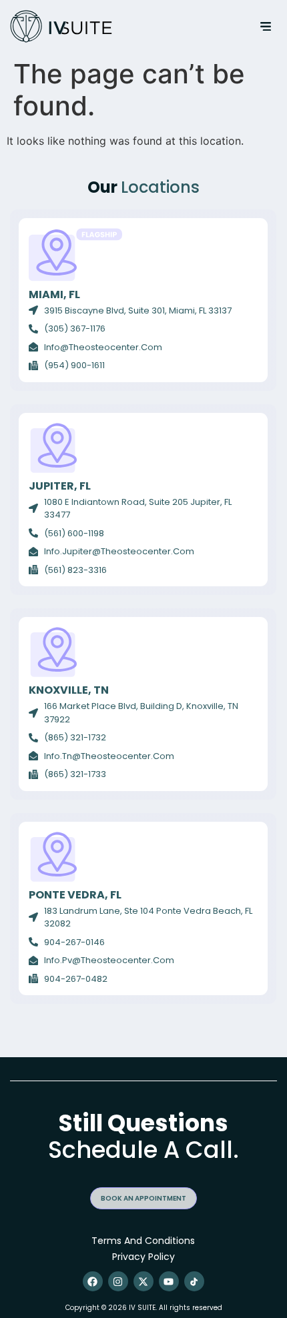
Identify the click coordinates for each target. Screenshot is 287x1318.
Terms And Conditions (143, 1240)
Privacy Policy (143, 1256)
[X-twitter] (143, 1281)
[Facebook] (93, 1281)
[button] (265, 26)
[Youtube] (169, 1281)
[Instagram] (118, 1281)
